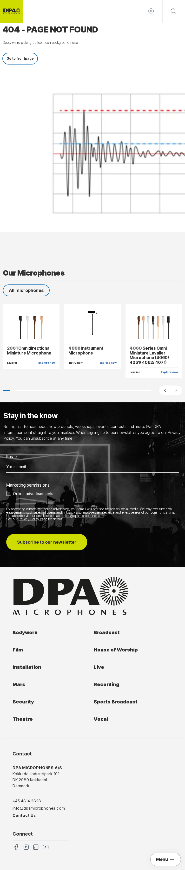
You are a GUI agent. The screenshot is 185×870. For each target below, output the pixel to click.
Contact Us (24, 815)
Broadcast (107, 632)
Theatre (23, 719)
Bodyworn (25, 632)
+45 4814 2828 (27, 801)
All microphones (26, 290)
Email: (11, 456)
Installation (27, 667)
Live (99, 667)
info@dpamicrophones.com (39, 808)
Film (18, 650)
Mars (19, 684)
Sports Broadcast (116, 702)
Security (23, 702)
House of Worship (116, 650)
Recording (106, 684)
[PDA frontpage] (11, 11)
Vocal (101, 719)
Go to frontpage (20, 58)
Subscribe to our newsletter (46, 542)
